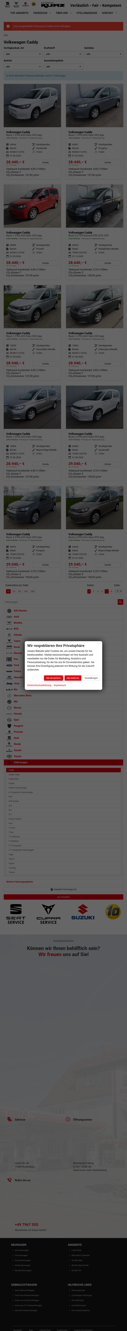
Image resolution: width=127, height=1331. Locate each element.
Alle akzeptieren (53, 678)
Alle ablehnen (73, 678)
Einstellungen (91, 678)
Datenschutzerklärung (39, 685)
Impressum (60, 685)
